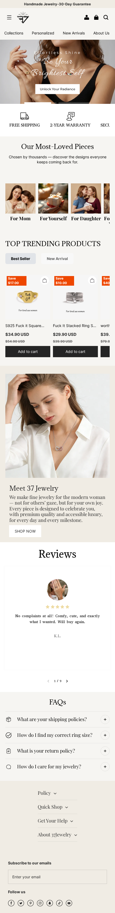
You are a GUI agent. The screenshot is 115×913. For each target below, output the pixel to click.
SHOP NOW (25, 531)
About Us (101, 33)
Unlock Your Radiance (57, 89)
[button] (9, 17)
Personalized (43, 33)
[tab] (40, 103)
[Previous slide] (48, 681)
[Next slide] (67, 681)
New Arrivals (74, 33)
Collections (13, 33)
